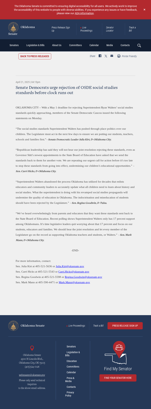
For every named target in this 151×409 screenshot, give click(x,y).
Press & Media (69, 380)
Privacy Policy (69, 394)
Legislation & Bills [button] (35, 45)
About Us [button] (56, 45)
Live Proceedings (86, 29)
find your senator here (118, 377)
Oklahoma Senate (21, 30)
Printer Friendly (129, 56)
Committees (73, 366)
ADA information (84, 13)
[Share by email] (112, 56)
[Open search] (139, 45)
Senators (71, 346)
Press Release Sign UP (125, 325)
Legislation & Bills (72, 354)
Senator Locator (110, 29)
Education (72, 361)
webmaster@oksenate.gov (32, 375)
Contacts (71, 386)
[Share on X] (106, 56)
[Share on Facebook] (100, 56)
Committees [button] (75, 45)
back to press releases (34, 56)
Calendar (71, 372)
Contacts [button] (125, 45)
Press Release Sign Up (61, 29)
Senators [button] (14, 45)
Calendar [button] (94, 45)
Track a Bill (132, 29)
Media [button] (109, 45)
